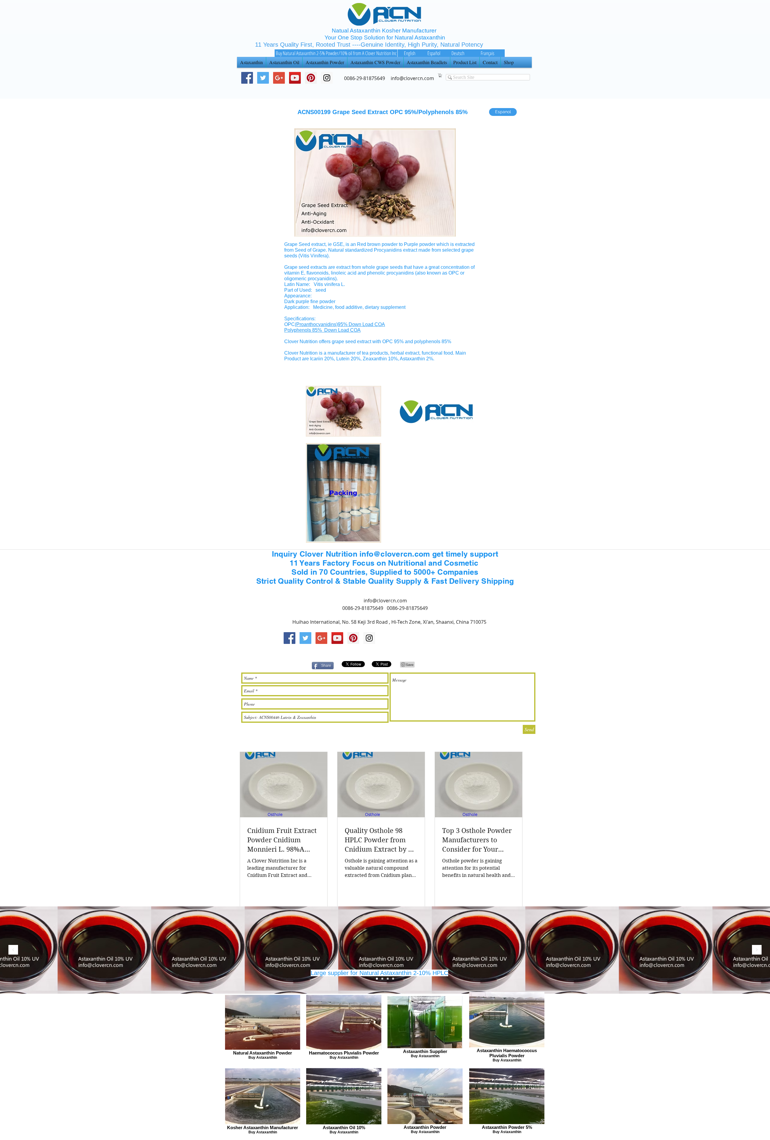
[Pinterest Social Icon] (311, 78)
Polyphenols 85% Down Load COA (322, 330)
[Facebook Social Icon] (247, 78)
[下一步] (757, 950)
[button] (440, 75)
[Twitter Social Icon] (263, 78)
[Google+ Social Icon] (279, 78)
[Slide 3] (377, 979)
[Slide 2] (382, 979)
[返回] (13, 950)
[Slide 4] (393, 979)
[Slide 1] (388, 979)
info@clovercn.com (385, 600)
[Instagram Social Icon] (369, 638)
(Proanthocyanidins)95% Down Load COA (340, 324)
